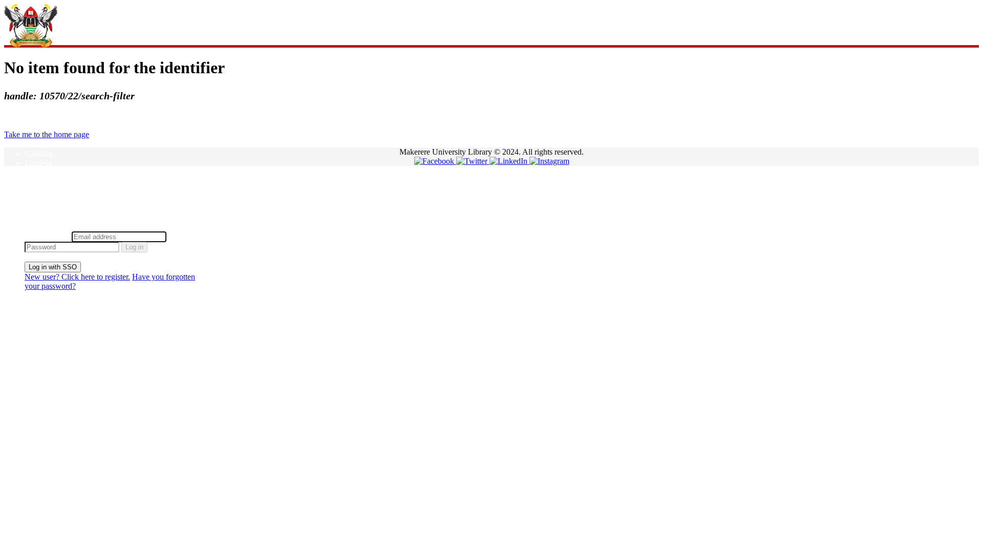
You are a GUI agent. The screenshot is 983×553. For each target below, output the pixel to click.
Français (38, 144)
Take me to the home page (46, 134)
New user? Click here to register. (77, 276)
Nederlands (43, 181)
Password (184, 236)
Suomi (35, 209)
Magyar (37, 172)
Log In (36, 226)
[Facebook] (435, 161)
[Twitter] (472, 161)
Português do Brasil (56, 200)
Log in (134, 247)
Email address (47, 236)
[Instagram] (549, 161)
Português (41, 190)
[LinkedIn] (509, 161)
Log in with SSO (53, 267)
